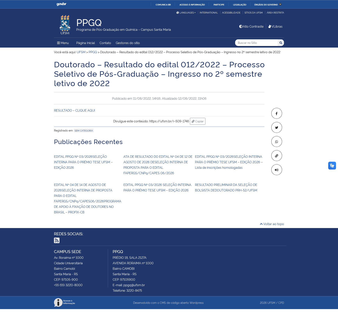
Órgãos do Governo (266, 4)
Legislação (239, 4)
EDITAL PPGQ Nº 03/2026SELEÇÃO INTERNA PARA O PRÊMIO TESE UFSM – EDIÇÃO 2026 (83, 162)
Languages (187, 12)
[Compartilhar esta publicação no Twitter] (276, 127)
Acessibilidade (231, 12)
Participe (219, 4)
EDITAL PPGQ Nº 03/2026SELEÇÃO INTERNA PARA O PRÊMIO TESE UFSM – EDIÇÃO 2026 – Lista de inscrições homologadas (229, 162)
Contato (105, 43)
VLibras (276, 26)
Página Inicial (85, 43)
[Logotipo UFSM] (65, 24)
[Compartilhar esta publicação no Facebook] (276, 113)
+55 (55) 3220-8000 (68, 285)
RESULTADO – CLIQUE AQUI (74, 110)
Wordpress (197, 302)
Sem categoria (84, 130)
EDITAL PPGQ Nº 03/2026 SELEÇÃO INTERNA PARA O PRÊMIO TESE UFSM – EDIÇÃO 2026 (157, 187)
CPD (281, 302)
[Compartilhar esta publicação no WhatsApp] (276, 141)
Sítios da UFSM (254, 12)
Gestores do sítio (128, 43)
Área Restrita (275, 12)
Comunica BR (163, 4)
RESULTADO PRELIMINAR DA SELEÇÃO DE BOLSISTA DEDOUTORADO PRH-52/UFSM (226, 187)
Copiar (199, 121)
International (209, 12)
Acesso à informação (192, 4)
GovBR (61, 4)
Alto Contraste (253, 26)
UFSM (271, 302)
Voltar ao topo (273, 224)
